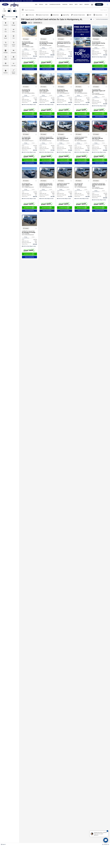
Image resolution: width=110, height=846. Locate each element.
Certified (9, 8)
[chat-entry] (105, 840)
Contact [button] (99, 4)
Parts (76, 4)
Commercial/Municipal (54, 4)
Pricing (25, 49)
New (36, 4)
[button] (107, 4)
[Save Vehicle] (36, 39)
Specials (41, 4)
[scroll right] (106, 15)
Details (33, 49)
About (81, 4)
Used (46, 4)
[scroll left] (23, 15)
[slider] (2, 16)
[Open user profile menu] (92, 4)
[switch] (4, 10)
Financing (64, 4)
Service (71, 4)
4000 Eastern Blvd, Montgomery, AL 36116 (100, 1)
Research (86, 4)
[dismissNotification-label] (107, 831)
